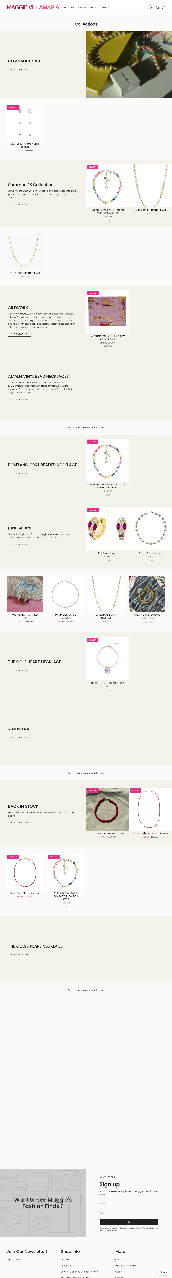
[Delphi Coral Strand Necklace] (25, 872)
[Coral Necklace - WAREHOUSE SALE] (107, 809)
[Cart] (164, 7)
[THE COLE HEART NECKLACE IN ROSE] (107, 658)
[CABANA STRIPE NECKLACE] (147, 594)
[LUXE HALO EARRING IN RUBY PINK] (25, 594)
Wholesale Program (125, 1265)
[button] (72, 7)
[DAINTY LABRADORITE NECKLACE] (65, 594)
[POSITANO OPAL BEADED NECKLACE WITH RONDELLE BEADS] (107, 185)
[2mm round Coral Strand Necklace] (150, 809)
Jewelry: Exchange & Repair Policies (79, 1271)
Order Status (67, 1265)
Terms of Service (106, 1230)
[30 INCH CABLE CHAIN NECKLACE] (150, 185)
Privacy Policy (148, 1228)
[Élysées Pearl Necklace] (150, 528)
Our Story (120, 1259)
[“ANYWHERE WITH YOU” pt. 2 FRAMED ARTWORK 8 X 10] (107, 311)
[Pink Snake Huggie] (107, 528)
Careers (119, 1271)
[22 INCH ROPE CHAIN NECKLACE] (25, 252)
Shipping (65, 1259)
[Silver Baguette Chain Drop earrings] (25, 123)
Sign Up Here (13, 1259)
